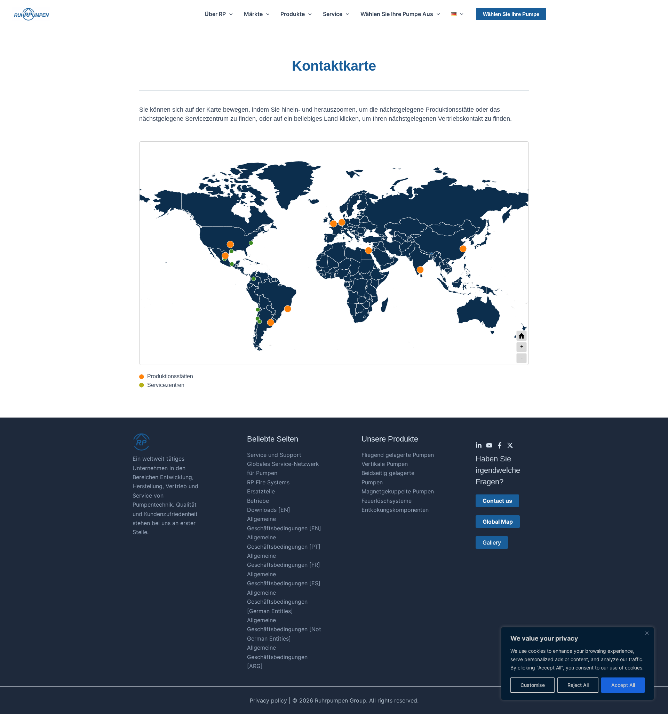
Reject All (578, 685)
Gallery (492, 542)
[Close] (647, 633)
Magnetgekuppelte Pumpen (397, 491)
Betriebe (258, 500)
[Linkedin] (479, 445)
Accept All (623, 685)
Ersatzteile (261, 491)
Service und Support (274, 454)
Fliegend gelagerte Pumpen (397, 454)
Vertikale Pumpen (384, 463)
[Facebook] (499, 445)
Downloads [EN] (268, 509)
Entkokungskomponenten (395, 509)
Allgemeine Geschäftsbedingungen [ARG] (277, 656)
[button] (229, 14)
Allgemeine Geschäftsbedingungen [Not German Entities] (284, 629)
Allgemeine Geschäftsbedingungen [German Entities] (277, 601)
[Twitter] (510, 445)
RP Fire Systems (268, 482)
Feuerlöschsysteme (386, 500)
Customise (532, 685)
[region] (577, 663)
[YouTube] (489, 445)
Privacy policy (268, 700)
